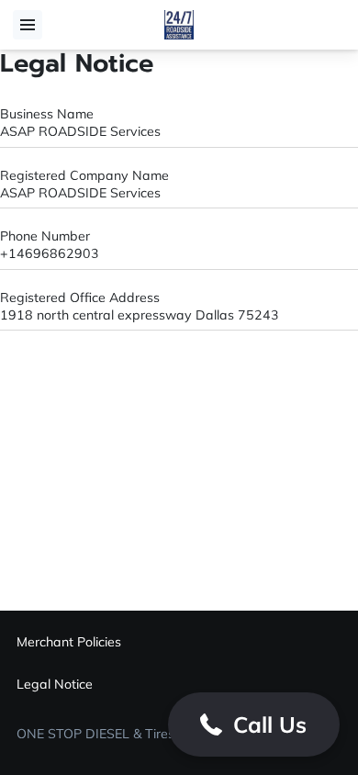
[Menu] (27, 24)
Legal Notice (55, 684)
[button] (254, 724)
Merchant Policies (69, 642)
